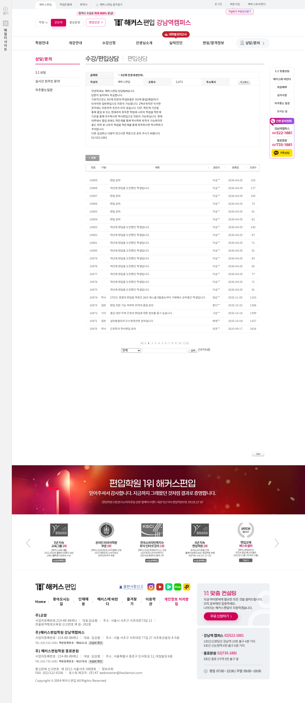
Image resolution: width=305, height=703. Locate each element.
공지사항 (282, 95)
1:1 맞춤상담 (282, 71)
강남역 (58, 22)
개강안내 (75, 43)
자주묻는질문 (44, 90)
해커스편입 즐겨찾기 (111, 4)
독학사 (83, 4)
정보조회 (107, 669)
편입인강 (94, 22)
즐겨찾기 (132, 601)
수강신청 (109, 43)
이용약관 (151, 601)
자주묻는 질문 (282, 103)
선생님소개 (144, 43)
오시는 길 (282, 111)
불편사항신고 (133, 587)
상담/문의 (252, 43)
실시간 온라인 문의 (47, 81)
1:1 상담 (40, 73)
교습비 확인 (95, 643)
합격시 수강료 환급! (96, 13)
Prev (28, 543)
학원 (41, 22)
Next (277, 543)
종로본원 (74, 22)
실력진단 (176, 43)
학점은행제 (66, 4)
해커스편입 (45, 4)
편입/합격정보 (213, 43)
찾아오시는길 (61, 601)
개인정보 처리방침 (176, 601)
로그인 (218, 4)
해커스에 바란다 (257, 4)
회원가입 (235, 4)
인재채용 (83, 601)
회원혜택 (282, 87)
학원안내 (42, 43)
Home (40, 602)
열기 (5, 31)
